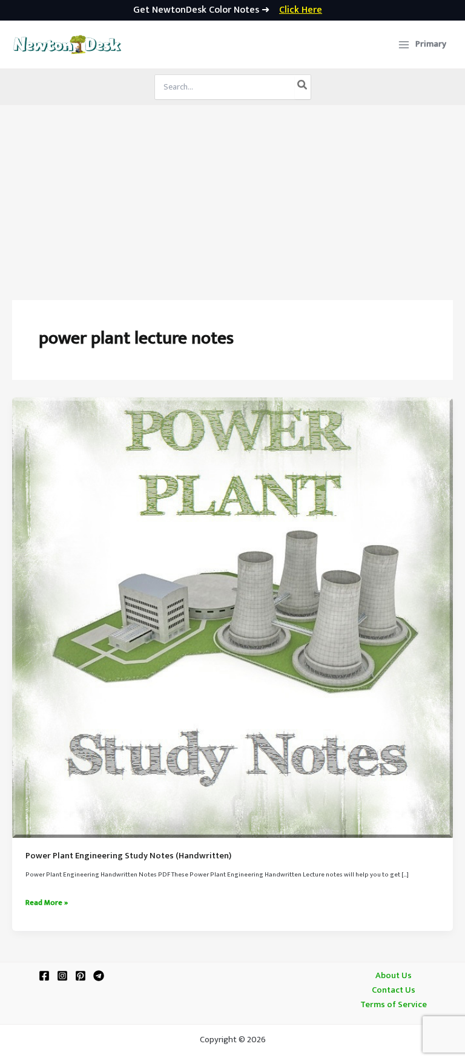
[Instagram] (62, 975)
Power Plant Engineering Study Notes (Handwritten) (128, 856)
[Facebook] (44, 975)
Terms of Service (393, 1004)
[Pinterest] (80, 975)
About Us (393, 975)
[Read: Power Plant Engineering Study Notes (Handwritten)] (232, 617)
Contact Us (393, 990)
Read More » (46, 903)
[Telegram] (98, 975)
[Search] (303, 87)
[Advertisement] (232, 196)
